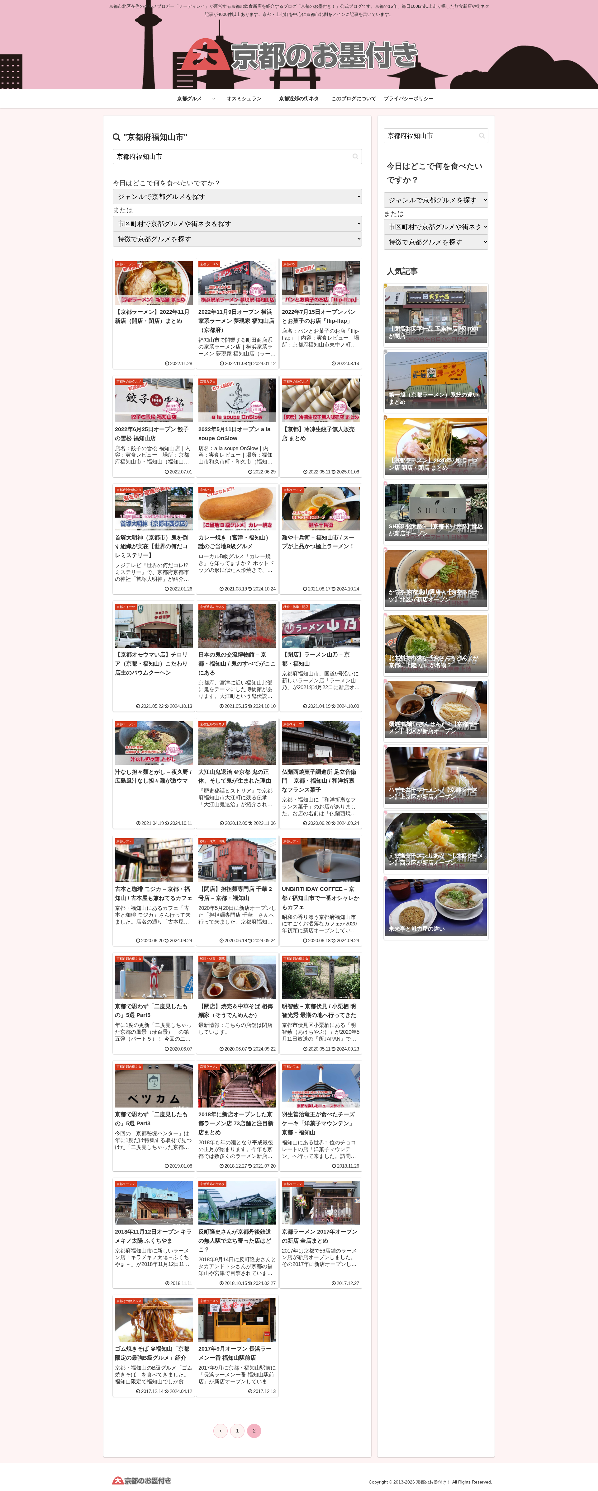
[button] (355, 156)
